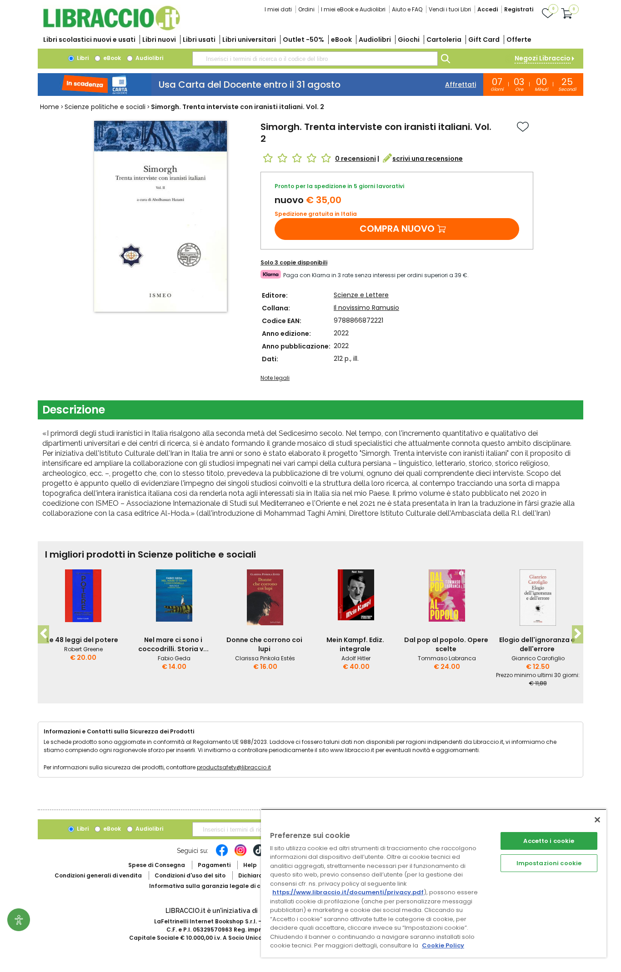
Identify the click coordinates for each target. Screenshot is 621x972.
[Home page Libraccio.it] (111, 28)
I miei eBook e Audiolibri (353, 9)
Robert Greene (83, 649)
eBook (341, 39)
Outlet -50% (303, 39)
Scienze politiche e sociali (105, 106)
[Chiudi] (597, 819)
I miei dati (278, 9)
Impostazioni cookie (548, 863)
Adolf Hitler (356, 658)
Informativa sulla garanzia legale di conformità (219, 886)
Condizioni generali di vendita (98, 875)
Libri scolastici (89, 39)
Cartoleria (443, 39)
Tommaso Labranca (447, 658)
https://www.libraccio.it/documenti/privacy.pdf (348, 892)
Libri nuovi (159, 39)
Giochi (409, 39)
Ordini (306, 9)
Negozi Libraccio (543, 58)
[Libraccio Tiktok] (259, 855)
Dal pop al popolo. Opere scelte (446, 644)
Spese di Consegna (156, 865)
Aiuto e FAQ (407, 9)
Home (49, 106)
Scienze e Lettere (361, 294)
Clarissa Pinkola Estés (265, 658)
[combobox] (315, 58)
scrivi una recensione (427, 158)
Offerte (518, 39)
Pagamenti (214, 865)
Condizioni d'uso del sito (190, 875)
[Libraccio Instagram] (240, 855)
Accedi (487, 9)
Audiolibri (375, 39)
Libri (82, 58)
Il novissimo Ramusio (366, 307)
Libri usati (199, 39)
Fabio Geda (174, 658)
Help (250, 865)
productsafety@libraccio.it (234, 767)
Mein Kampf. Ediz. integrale (355, 644)
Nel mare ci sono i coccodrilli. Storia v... (173, 644)
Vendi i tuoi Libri (450, 9)
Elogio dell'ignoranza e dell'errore (537, 644)
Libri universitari (249, 39)
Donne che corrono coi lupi (264, 644)
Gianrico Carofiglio (538, 658)
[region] (433, 883)
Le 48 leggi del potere (82, 639)
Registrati (518, 9)
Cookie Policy (443, 945)
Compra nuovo (397, 228)
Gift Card (484, 39)
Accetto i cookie (548, 841)
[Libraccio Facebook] (221, 855)
